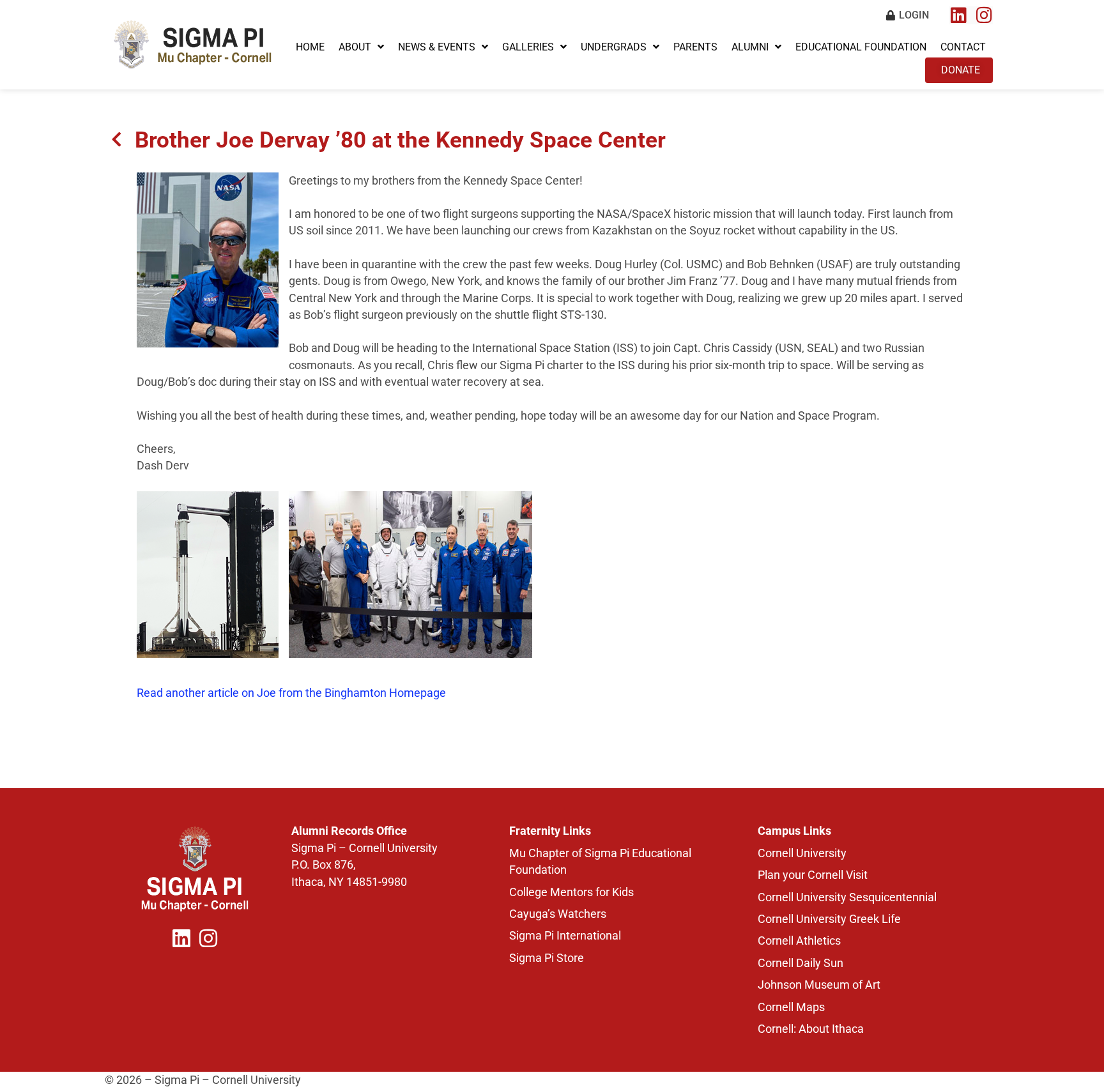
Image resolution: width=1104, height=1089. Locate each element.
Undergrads (614, 47)
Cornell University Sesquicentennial (847, 897)
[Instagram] (984, 15)
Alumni (750, 47)
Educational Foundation (860, 47)
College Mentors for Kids (571, 892)
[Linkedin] (958, 15)
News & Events (436, 47)
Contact (963, 47)
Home (310, 47)
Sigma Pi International (565, 935)
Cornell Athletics (799, 940)
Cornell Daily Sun (800, 963)
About (355, 47)
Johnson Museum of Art (819, 985)
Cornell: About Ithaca (811, 1029)
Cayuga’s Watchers (557, 914)
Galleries (528, 47)
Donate (960, 70)
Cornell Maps (791, 1007)
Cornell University (802, 853)
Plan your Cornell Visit (813, 875)
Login (914, 15)
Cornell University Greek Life (829, 919)
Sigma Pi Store (546, 958)
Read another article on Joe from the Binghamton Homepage (291, 693)
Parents (695, 47)
